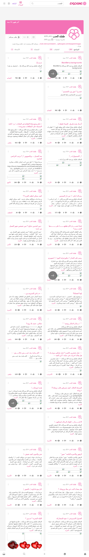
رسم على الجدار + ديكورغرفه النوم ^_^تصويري (65, 258)
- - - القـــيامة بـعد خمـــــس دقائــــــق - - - (26, 353)
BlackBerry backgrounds (72, 62)
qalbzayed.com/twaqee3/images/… (60, 44)
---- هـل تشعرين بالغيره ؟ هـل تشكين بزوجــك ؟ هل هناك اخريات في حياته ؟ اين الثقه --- (65, 354)
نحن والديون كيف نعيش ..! (32, 454)
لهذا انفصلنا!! (77, 293)
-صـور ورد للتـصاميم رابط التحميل (71, 95)
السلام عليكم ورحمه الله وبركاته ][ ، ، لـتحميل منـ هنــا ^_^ (25, 67)
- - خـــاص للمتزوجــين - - (33, 293)
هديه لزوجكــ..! (36, 388)
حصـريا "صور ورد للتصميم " (72, 91)
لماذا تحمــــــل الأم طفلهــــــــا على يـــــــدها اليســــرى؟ (65, 227)
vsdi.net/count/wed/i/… (48, 44)
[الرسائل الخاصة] (4, 554)
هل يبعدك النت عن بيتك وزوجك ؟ (70, 489)
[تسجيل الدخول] (44, 554)
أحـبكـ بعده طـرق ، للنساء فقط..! (70, 124)
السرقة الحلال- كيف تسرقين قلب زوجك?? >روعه (67, 389)
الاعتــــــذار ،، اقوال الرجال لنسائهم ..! (68, 422)
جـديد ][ (39, 62)
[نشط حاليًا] (64, 554)
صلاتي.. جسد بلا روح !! (34, 323)
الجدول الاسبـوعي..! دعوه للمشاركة (69, 518)
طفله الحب (72, 58)
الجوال (49, 78)
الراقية (14, 3)
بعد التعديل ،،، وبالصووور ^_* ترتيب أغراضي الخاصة (26, 157)
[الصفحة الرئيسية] (78, 3)
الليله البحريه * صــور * (33, 518)
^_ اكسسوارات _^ (75, 156)
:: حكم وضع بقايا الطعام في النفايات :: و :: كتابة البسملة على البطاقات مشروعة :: (25, 125)
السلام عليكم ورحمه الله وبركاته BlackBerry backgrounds (67, 67)
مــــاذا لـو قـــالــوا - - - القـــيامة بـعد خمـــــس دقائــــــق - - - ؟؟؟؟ (27, 357)
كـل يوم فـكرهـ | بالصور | (32, 489)
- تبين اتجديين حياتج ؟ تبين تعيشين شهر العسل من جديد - (25, 227)
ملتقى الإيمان (7, 143)
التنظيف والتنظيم (7, 212)
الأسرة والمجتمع (47, 374)
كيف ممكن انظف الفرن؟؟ (32, 196)
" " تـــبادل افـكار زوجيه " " (72, 323)
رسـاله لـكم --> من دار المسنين (70, 196)
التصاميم (9, 78)
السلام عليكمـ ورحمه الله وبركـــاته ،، (70, 159)
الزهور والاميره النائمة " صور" (71, 454)
